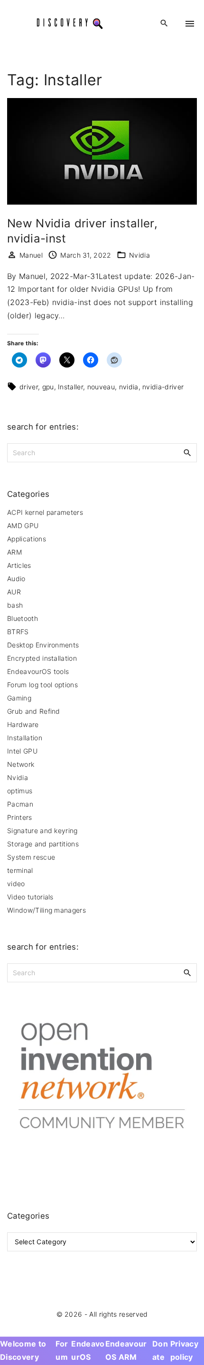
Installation (24, 738)
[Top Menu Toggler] (189, 23)
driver (28, 387)
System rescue (31, 857)
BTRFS (18, 632)
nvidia (129, 387)
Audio (16, 579)
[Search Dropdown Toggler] (164, 23)
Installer (70, 387)
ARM (14, 552)
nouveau (101, 387)
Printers (19, 817)
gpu (48, 387)
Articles (19, 565)
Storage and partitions (43, 844)
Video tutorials (30, 897)
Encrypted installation (42, 658)
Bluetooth (22, 618)
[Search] (187, 452)
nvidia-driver (163, 387)
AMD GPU (22, 525)
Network (20, 764)
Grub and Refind (33, 711)
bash (15, 605)
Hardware (23, 724)
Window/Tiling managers (46, 910)
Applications (26, 539)
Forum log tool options (42, 685)
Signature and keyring (42, 830)
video (16, 884)
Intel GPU (22, 751)
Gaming (19, 698)
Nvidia (139, 255)
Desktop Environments (43, 645)
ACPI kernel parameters (45, 512)
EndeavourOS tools (38, 671)
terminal (20, 870)
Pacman (20, 804)
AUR (14, 592)
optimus (19, 791)
